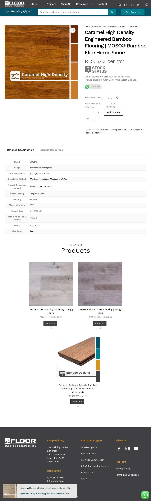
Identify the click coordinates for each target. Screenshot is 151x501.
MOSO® (33, 162)
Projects (51, 4)
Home (88, 27)
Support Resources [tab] (51, 149)
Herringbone (116, 129)
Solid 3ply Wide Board (39, 173)
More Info (50, 323)
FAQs (84, 478)
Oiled (42, 194)
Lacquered (34, 194)
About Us (66, 4)
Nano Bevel (35, 225)
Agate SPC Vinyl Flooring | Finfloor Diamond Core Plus (45, 493)
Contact (102, 4)
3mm (32, 231)
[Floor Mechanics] (14, 3)
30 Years (33, 199)
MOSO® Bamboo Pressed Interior (120, 27)
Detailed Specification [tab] (20, 149)
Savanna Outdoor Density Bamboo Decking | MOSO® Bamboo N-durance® (78, 389)
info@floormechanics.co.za (95, 466)
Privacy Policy (122, 468)
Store (34, 4)
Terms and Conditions (127, 475)
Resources (82, 4)
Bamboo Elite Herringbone (41, 168)
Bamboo (96, 27)
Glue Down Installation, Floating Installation (48, 179)
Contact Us (87, 472)
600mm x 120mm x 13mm (41, 186)
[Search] (112, 12)
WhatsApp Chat (89, 447)
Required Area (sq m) (94, 97)
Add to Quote (113, 112)
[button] (73, 30)
